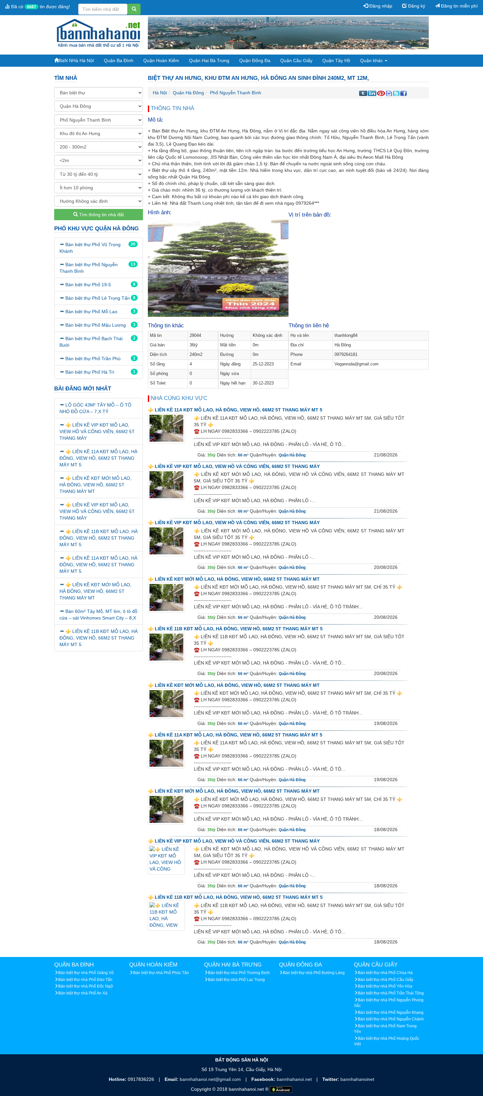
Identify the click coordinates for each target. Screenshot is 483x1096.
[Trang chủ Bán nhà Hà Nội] (98, 32)
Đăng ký (416, 6)
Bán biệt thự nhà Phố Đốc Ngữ (85, 986)
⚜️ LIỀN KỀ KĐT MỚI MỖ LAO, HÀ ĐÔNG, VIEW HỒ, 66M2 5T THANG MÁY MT (95, 485)
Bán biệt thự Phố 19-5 (88, 284)
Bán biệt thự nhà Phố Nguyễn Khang (391, 1012)
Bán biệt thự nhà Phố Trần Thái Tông (391, 993)
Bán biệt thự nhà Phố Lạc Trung (236, 979)
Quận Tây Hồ (336, 60)
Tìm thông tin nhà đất (101, 214)
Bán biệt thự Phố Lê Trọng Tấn (97, 298)
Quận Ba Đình (118, 60)
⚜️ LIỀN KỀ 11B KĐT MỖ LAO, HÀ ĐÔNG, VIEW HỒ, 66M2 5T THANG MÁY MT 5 (98, 538)
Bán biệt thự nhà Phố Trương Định (239, 972)
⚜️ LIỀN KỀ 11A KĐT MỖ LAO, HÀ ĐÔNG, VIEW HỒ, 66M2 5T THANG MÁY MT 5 (98, 458)
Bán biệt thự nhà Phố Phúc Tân (161, 972)
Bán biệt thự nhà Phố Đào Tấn (85, 979)
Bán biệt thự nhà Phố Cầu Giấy (385, 979)
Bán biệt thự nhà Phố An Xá (82, 993)
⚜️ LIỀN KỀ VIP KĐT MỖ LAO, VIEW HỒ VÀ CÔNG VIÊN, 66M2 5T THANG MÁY (97, 431)
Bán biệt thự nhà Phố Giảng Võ (86, 972)
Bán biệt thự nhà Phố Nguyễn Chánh (391, 1019)
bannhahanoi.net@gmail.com (211, 1079)
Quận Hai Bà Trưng (209, 60)
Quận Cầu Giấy (296, 60)
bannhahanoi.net (295, 1079)
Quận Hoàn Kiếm (161, 60)
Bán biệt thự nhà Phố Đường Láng (314, 972)
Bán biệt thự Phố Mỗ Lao (91, 311)
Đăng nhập (380, 6)
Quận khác (372, 60)
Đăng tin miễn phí (459, 6)
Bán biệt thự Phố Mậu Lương (95, 325)
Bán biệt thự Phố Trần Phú (93, 358)
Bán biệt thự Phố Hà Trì (89, 372)
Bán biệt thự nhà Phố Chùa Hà (385, 972)
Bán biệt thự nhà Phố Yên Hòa (385, 986)
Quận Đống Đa (254, 60)
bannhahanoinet (357, 1079)
